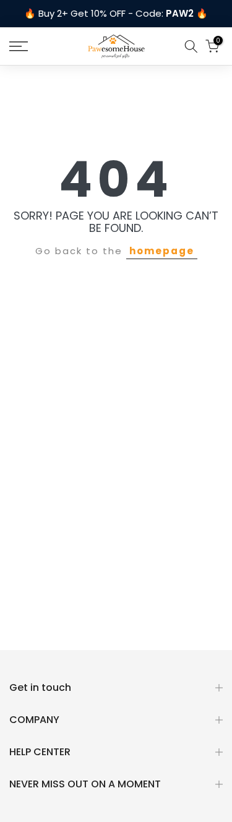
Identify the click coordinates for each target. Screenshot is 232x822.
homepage (161, 250)
